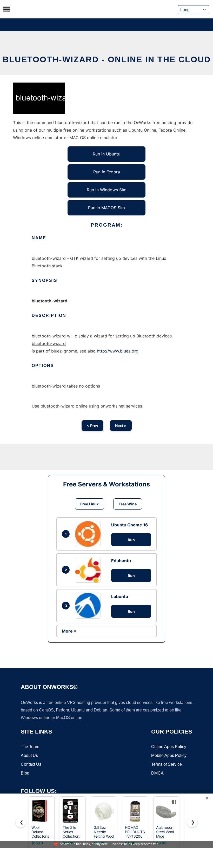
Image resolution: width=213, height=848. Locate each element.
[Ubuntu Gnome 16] (89, 534)
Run (131, 540)
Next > (121, 425)
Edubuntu (121, 560)
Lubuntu (119, 596)
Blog (25, 773)
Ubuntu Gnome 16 (129, 524)
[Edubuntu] (89, 570)
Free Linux (89, 504)
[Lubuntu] (89, 606)
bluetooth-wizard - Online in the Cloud (107, 59)
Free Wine (128, 504)
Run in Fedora (106, 171)
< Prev (92, 425)
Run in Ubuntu (106, 154)
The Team (30, 746)
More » (69, 631)
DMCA (157, 773)
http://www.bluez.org (117, 351)
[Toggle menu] (6, 9)
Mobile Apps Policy (169, 755)
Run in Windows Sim (107, 189)
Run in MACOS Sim (106, 207)
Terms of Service (166, 764)
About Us (29, 755)
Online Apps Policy (168, 746)
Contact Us (31, 764)
